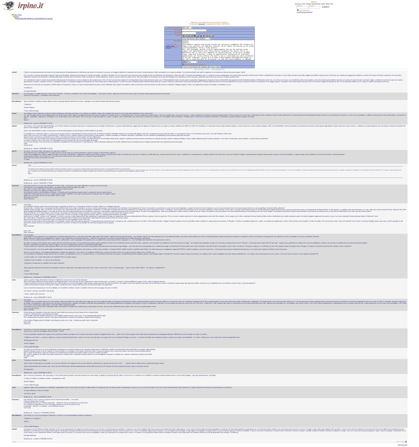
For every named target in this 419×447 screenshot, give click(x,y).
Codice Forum (170, 46)
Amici (17, 17)
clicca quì (202, 24)
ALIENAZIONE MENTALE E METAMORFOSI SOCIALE (35, 19)
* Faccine (168, 48)
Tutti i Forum (18, 15)
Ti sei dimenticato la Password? (305, 12)
